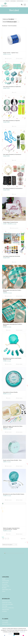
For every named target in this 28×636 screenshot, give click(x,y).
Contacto (4, 611)
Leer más (14, 92)
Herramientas (5, 580)
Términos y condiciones (8, 607)
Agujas (3, 579)
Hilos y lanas (5, 582)
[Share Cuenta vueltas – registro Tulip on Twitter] (14, 635)
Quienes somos (6, 600)
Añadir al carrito (9, 58)
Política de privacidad (7, 604)
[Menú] (24, 4)
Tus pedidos (5, 622)
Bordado (4, 587)
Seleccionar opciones (14, 228)
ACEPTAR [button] (17, 633)
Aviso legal (4, 606)
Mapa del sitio (5, 609)
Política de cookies (6, 602)
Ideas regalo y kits (6, 589)
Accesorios (4, 584)
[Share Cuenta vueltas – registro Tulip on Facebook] (4, 635)
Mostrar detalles (19, 58)
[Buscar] (21, 4)
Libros (3, 591)
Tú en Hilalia (5, 620)
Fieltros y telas (5, 586)
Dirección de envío (6, 624)
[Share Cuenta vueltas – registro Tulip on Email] (23, 635)
